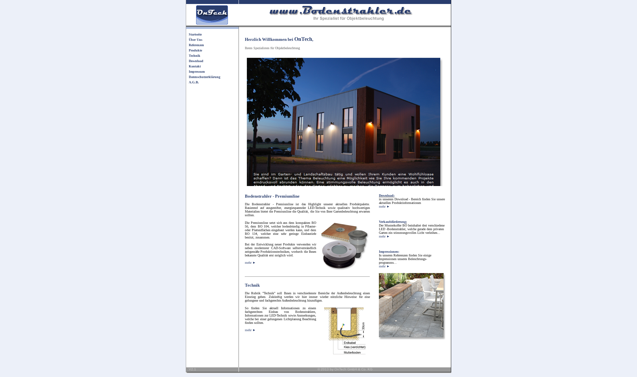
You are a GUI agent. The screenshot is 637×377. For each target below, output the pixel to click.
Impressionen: (389, 251)
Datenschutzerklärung (204, 77)
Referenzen (196, 45)
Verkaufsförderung (392, 222)
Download (196, 61)
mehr (384, 206)
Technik (194, 55)
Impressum (197, 71)
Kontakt (195, 66)
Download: (386, 195)
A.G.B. (194, 82)
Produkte (195, 50)
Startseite (195, 34)
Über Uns (195, 40)
